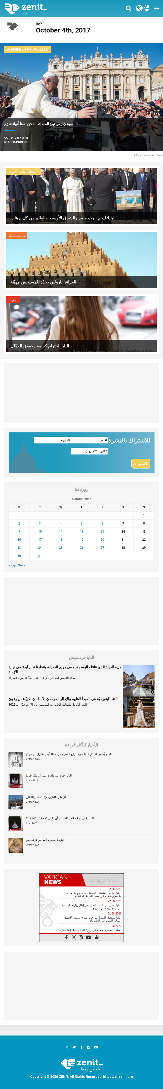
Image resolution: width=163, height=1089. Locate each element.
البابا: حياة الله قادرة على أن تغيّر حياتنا (49, 775)
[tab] (60, 880)
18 (60, 539)
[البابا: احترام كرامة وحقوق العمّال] (81, 323)
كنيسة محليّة (16, 236)
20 (102, 539)
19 (81, 539)
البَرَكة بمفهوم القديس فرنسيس (45, 839)
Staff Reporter (15, 142)
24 (40, 547)
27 (102, 547)
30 (19, 555)
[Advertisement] (81, 393)
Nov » (21, 565)
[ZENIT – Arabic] (45, 8)
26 (81, 547)
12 (81, 531)
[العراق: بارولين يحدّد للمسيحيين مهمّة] (81, 259)
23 (19, 547)
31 (40, 555)
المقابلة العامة (29, 172)
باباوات (13, 172)
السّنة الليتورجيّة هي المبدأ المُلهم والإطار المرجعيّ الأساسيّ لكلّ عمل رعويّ (64, 699)
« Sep (12, 565)
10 (40, 531)
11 (60, 531)
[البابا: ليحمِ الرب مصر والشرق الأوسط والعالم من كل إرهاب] (81, 195)
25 (60, 547)
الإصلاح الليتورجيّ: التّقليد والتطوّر (46, 797)
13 (102, 531)
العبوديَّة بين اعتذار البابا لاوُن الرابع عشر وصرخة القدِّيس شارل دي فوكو (69, 754)
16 (19, 539)
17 (40, 539)
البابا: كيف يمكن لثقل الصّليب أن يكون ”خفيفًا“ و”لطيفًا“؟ (60, 818)
